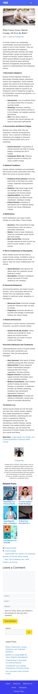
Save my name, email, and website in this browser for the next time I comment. (19, 613)
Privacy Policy (19, 691)
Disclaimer (23, 687)
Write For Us (27, 684)
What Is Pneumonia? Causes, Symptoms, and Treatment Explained (16, 649)
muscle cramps (10, 551)
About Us (16, 684)
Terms (13, 687)
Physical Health (10, 548)
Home (8, 684)
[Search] (29, 632)
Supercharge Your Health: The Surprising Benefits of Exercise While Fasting (18, 439)
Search (8, 628)
